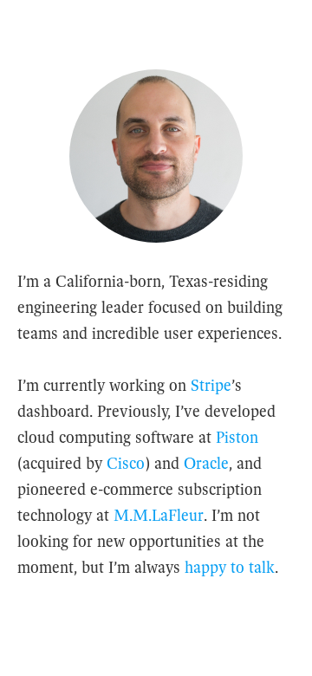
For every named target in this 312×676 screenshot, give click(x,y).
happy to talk (230, 567)
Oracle (206, 463)
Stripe (211, 385)
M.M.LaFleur (159, 515)
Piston (237, 437)
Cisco (126, 463)
